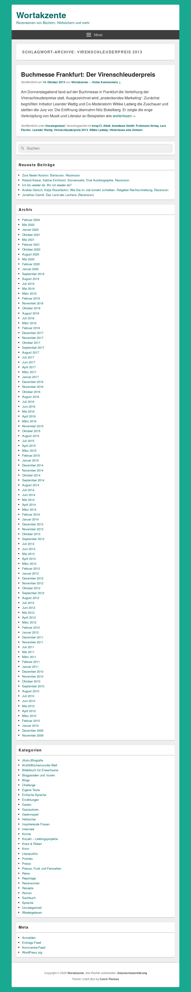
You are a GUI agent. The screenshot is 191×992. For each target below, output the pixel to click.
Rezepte (27, 888)
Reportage (29, 878)
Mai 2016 (28, 411)
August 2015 (30, 436)
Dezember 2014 (32, 465)
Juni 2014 (28, 495)
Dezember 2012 (32, 578)
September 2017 (33, 347)
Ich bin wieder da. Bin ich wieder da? (47, 185)
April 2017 (29, 367)
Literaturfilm (30, 853)
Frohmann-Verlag (147, 126)
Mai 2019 (28, 288)
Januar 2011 (30, 666)
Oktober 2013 (31, 534)
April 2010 (29, 711)
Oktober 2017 (31, 342)
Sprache (27, 902)
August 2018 (30, 313)
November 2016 (32, 386)
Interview (28, 829)
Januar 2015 (30, 460)
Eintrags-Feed (31, 942)
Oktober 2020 (31, 249)
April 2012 (29, 617)
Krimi (25, 848)
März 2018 (29, 323)
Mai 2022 (28, 224)
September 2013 (33, 539)
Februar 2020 (31, 264)
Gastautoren (30, 809)
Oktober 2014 (31, 475)
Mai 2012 (28, 612)
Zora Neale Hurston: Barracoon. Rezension (51, 175)
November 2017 (32, 337)
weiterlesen (124, 115)
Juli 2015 (28, 440)
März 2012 (29, 622)
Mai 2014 (28, 499)
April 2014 (29, 504)
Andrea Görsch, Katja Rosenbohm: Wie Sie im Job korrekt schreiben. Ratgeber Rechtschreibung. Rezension (95, 190)
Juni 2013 (28, 549)
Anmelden (29, 937)
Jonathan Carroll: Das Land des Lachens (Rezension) (58, 195)
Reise (26, 873)
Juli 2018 (28, 318)
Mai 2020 (28, 259)
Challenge (28, 785)
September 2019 (33, 274)
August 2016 (30, 396)
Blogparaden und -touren (38, 775)
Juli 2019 (28, 283)
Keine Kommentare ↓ (106, 82)
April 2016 (29, 416)
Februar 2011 (31, 661)
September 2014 (33, 480)
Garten (26, 804)
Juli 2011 (28, 647)
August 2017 (30, 352)
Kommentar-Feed (33, 947)
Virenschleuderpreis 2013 (71, 130)
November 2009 (32, 735)
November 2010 (32, 676)
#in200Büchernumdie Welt (39, 765)
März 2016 (29, 421)
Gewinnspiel (30, 814)
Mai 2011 (28, 652)
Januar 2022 (30, 229)
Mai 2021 (28, 239)
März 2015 (29, 450)
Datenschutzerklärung (132, 973)
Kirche (26, 834)
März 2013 (29, 563)
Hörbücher (29, 819)
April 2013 (29, 558)
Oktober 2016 (31, 391)
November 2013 (32, 529)
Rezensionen (31, 883)
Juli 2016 (28, 401)
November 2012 (32, 583)
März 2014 (29, 509)
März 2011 (29, 656)
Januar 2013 (30, 573)
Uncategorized (55, 126)
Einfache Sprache (34, 794)
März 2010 (29, 715)
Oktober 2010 (31, 681)
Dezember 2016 (32, 381)
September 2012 (33, 593)
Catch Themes (109, 979)
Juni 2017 (28, 362)
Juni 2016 (28, 406)
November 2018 (32, 303)
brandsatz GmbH (123, 126)
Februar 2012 (31, 627)
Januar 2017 (30, 377)
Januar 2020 (30, 269)
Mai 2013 (28, 553)
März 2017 (29, 372)
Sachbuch (29, 898)
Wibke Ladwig (98, 130)
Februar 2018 (31, 328)
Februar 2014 (31, 514)
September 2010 (33, 686)
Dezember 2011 (32, 637)
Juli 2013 (28, 543)
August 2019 (30, 278)
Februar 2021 (31, 244)
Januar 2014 (30, 519)
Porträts (27, 858)
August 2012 (30, 598)
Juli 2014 (28, 490)
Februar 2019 (31, 298)
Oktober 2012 (31, 588)
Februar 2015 (31, 455)
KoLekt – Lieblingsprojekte (40, 839)
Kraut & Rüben (32, 843)
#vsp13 (97, 126)
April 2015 (29, 445)
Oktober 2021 (31, 234)
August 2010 (30, 691)
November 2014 (32, 470)
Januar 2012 (30, 632)
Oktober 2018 (31, 308)
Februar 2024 (31, 219)
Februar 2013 (31, 568)
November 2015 (32, 426)
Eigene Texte (31, 790)
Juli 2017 (28, 357)
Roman (27, 893)
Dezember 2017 (32, 333)
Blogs (26, 780)
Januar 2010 (30, 725)
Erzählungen (30, 799)
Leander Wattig (42, 130)
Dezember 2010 (32, 671)
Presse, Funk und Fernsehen (41, 868)
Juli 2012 (28, 602)
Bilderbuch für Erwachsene (40, 770)
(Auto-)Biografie (32, 760)
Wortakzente (41, 15)
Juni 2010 (28, 701)
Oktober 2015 (31, 431)
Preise (26, 863)
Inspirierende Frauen (36, 824)
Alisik (107, 126)
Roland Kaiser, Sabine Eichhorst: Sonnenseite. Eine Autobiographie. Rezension (75, 180)
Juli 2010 (28, 696)
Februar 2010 (31, 720)
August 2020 (30, 254)
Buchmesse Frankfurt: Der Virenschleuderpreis (88, 74)
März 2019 (29, 293)
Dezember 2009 (32, 730)
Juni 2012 (28, 607)
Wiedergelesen (32, 912)
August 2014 (30, 485)
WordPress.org (32, 952)
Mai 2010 (28, 706)
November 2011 (32, 642)
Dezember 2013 (32, 524)
